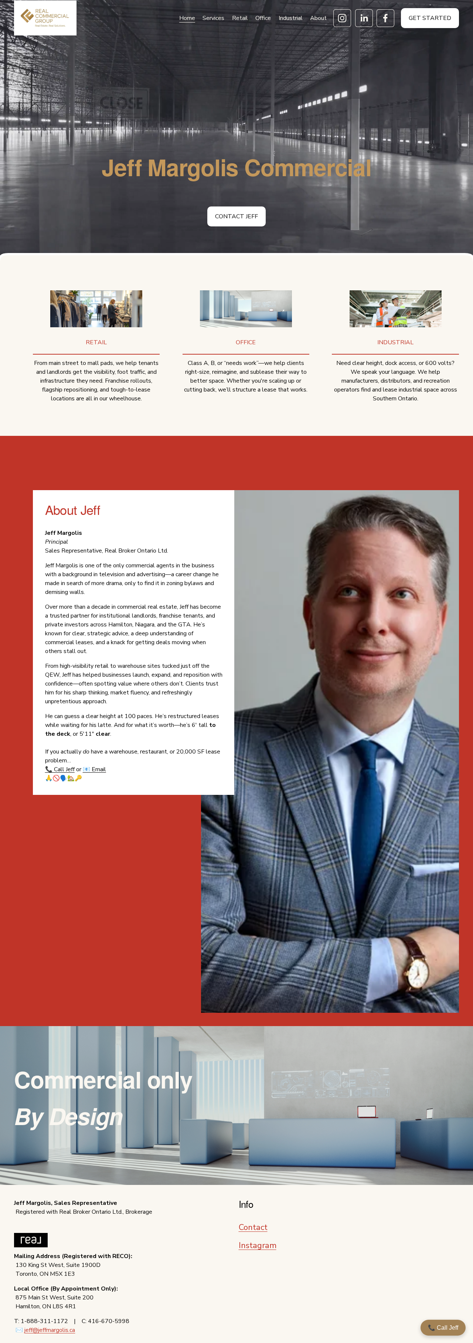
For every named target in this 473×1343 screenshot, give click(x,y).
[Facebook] (385, 18)
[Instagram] (342, 18)
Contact (253, 1227)
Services (213, 18)
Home (187, 18)
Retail (240, 18)
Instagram (257, 1245)
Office (263, 18)
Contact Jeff (236, 216)
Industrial (291, 18)
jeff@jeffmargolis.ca (49, 1330)
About (318, 18)
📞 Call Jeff (443, 1328)
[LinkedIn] (364, 18)
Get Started (430, 18)
